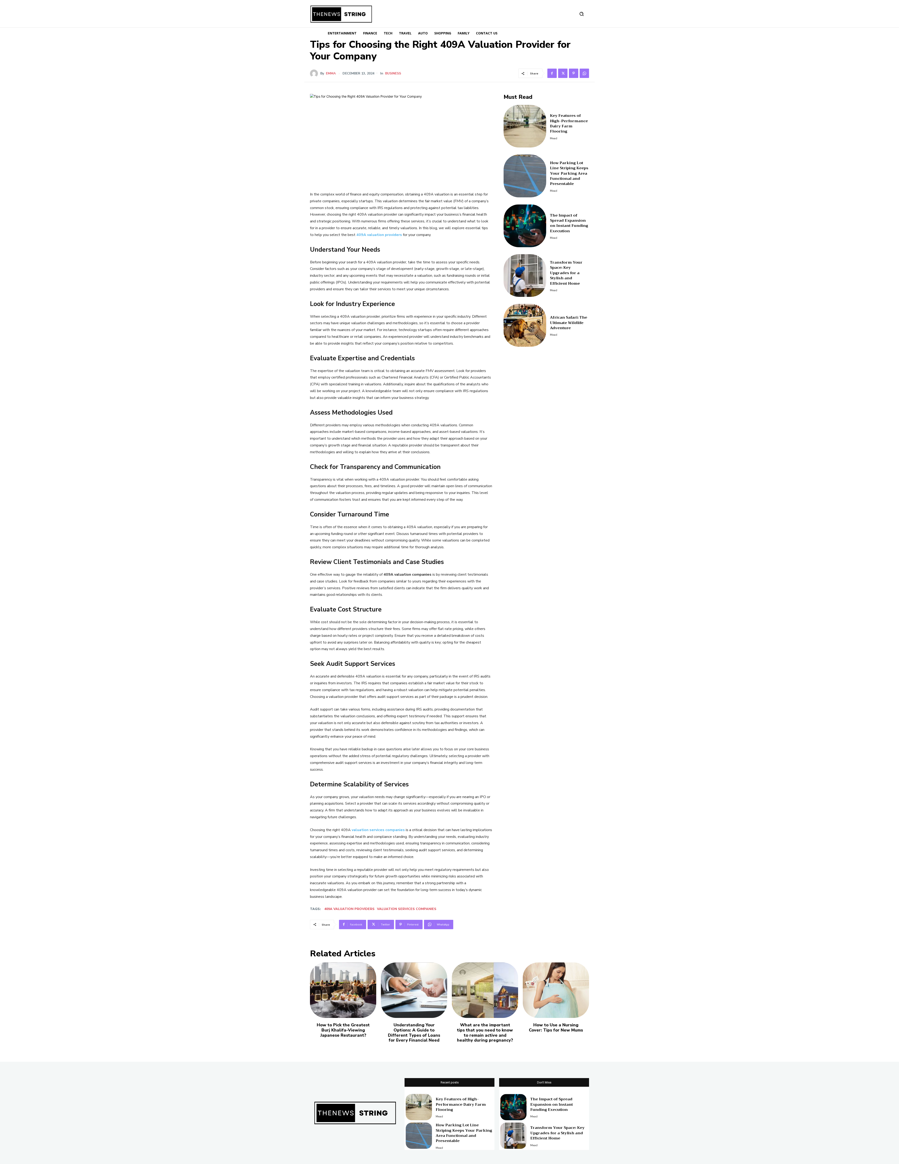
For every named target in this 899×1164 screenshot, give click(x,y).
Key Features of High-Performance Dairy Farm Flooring (569, 123)
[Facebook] (552, 73)
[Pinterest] (573, 73)
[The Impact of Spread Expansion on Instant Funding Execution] (525, 225)
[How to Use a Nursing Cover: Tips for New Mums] (556, 990)
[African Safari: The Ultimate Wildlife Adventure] (525, 325)
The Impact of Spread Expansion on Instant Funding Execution (569, 223)
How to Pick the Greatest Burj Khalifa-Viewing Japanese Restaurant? (343, 1030)
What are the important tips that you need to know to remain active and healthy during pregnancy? (485, 1032)
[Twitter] (562, 73)
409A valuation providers (349, 909)
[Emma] (315, 73)
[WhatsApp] (584, 73)
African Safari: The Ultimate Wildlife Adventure (568, 322)
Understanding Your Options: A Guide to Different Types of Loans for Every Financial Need (414, 1032)
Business (393, 73)
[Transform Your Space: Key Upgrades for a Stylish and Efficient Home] (525, 275)
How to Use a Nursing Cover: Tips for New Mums (556, 1027)
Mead (553, 138)
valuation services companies (406, 909)
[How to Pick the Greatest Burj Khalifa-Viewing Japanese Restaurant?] (343, 990)
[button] (581, 13)
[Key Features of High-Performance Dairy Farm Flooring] (525, 126)
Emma (331, 73)
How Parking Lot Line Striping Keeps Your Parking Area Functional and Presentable (569, 173)
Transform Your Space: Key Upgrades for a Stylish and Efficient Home (566, 273)
